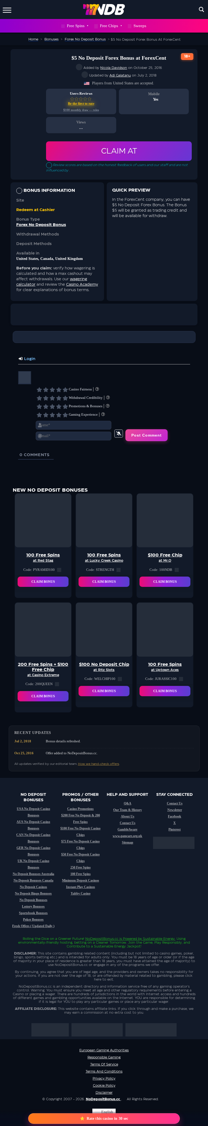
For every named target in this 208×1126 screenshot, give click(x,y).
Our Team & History (127, 810)
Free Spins (75, 26)
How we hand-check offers (98, 763)
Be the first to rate (81, 104)
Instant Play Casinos (80, 887)
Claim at (119, 151)
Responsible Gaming (104, 1057)
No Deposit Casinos (33, 887)
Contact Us (127, 823)
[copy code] (59, 569)
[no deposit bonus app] (176, 852)
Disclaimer (104, 1092)
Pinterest (174, 829)
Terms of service (104, 1064)
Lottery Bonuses (33, 906)
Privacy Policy (104, 1078)
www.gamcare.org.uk (127, 836)
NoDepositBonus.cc (101, 938)
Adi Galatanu (120, 75)
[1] (39, 389)
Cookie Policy (104, 1085)
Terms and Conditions (104, 1071)
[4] (59, 389)
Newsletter (174, 810)
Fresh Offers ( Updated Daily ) (33, 926)
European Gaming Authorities (104, 1050)
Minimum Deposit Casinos (80, 880)
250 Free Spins (80, 867)
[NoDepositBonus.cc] (104, 9)
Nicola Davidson (113, 67)
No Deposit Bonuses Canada (33, 880)
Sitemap (127, 842)
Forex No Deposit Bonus (41, 225)
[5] (65, 389)
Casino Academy (82, 285)
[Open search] (201, 9)
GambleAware (127, 829)
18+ (187, 56)
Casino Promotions (80, 809)
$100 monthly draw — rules (81, 110)
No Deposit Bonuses (33, 900)
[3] (52, 389)
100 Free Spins (80, 874)
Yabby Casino (80, 893)
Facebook (174, 816)
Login (29, 359)
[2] (46, 389)
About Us (127, 816)
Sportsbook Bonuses (33, 913)
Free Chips (109, 26)
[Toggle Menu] (7, 9)
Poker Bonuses (33, 919)
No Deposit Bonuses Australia (33, 874)
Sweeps (140, 26)
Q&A (127, 803)
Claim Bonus (43, 582)
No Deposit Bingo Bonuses (33, 893)
